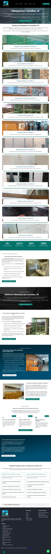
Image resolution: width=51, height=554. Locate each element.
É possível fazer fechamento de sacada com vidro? (11, 489)
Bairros (34, 3)
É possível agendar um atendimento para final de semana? (38, 481)
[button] (46, 4)
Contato (25, 3)
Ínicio (3, 253)
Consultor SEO (29, 547)
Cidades (30, 3)
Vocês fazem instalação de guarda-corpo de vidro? (36, 492)
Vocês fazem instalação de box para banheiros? (11, 486)
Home (17, 3)
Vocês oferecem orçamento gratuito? (9, 496)
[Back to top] (4, 552)
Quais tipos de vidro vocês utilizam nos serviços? (11, 474)
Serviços (20, 3)
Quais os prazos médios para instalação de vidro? (36, 474)
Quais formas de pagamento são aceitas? (35, 489)
